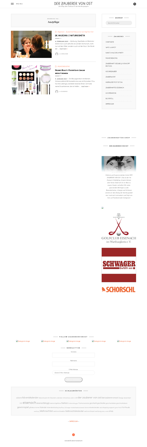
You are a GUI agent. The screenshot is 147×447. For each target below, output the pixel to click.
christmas (66, 398)
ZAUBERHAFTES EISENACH (115, 88)
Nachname (73, 360)
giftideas (32, 407)
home (37, 407)
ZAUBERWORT (111, 77)
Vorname (73, 352)
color (72, 398)
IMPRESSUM (110, 104)
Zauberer (64, 91)
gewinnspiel (23, 407)
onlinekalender (93, 407)
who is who (105, 411)
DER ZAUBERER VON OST (73, 3)
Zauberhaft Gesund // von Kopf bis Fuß (79, 32)
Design (121, 398)
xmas (111, 411)
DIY (21, 403)
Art (49, 398)
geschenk (93, 403)
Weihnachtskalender (74, 411)
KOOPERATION (111, 93)
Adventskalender (30, 397)
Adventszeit (43, 398)
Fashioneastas (83, 403)
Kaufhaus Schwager (65, 407)
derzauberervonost (110, 398)
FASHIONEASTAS (63, 66)
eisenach (29, 402)
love (86, 407)
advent (19, 398)
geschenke (101, 403)
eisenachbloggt (43, 403)
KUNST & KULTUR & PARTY (114, 53)
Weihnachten (46, 411)
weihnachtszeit (89, 411)
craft (76, 398)
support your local (115, 407)
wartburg (36, 411)
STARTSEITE (110, 42)
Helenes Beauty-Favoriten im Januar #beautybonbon (70, 72)
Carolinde (64, 53)
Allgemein (61, 32)
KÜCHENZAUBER (111, 71)
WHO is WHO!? (111, 47)
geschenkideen (121, 403)
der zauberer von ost (90, 397)
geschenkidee (111, 403)
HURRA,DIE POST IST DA (114, 82)
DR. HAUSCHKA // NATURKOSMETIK (70, 35)
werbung (98, 411)
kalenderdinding (52, 407)
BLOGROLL (109, 99)
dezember (127, 398)
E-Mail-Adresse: (73, 369)
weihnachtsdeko (59, 411)
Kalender (43, 407)
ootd (101, 407)
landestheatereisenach (77, 407)
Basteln (53, 398)
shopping (105, 407)
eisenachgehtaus (55, 403)
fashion (64, 403)
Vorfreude (126, 407)
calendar (59, 398)
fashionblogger (73, 403)
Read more (63, 49)
